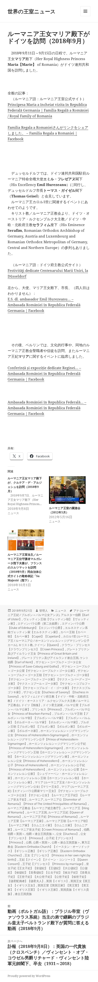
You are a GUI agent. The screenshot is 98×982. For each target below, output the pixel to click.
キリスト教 (26, 645)
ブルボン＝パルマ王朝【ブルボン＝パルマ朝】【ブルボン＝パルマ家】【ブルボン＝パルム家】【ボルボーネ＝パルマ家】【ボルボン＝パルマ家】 (49, 718)
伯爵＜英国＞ (16, 834)
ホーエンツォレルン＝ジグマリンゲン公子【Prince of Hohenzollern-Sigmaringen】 (48, 739)
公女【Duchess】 (67, 834)
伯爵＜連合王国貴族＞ (40, 834)
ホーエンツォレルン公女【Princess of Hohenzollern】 (48, 759)
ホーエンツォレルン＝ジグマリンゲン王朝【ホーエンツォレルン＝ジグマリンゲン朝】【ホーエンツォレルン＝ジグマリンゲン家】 (49, 752)
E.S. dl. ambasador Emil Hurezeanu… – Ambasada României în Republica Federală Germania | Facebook (44, 305)
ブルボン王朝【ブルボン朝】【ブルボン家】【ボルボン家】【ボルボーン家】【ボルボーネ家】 (49, 726)
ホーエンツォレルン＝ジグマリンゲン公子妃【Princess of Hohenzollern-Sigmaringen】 (47, 746)
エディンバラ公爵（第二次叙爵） (39, 623)
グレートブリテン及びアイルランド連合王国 (49, 658)
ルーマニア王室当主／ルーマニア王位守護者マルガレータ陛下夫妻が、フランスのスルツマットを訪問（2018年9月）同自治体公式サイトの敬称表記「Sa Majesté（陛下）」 (25, 567)
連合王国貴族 (23, 894)
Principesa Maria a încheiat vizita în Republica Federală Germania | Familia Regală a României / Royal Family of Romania (48, 110)
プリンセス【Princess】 (47, 709)
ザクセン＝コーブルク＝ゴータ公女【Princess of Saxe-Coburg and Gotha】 (44, 664)
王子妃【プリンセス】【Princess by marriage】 (53, 864)
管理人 (43, 611)
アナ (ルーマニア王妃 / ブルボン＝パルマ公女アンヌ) (48, 613)
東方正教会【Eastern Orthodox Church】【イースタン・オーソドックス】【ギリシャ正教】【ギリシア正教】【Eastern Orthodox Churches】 (49, 848)
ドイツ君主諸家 (53, 705)
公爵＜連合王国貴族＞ (66, 842)
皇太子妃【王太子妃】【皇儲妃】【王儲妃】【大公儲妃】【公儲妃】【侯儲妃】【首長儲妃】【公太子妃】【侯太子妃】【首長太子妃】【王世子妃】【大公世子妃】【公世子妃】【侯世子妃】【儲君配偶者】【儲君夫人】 (49, 872)
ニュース (60, 611)
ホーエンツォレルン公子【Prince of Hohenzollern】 (48, 763)
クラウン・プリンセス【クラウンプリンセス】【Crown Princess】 (49, 647)
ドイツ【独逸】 (31, 705)
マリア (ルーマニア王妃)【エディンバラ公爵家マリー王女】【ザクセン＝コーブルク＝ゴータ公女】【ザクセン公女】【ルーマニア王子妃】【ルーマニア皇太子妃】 (49, 793)
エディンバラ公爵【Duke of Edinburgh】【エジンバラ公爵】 (46, 625)
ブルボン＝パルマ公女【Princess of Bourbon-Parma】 (49, 711)
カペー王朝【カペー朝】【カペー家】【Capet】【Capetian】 (47, 634)
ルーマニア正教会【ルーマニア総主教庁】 (35, 808)
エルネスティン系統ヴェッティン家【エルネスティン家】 (48, 630)
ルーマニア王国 (37, 812)
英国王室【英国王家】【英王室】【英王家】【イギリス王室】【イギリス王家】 (48, 887)
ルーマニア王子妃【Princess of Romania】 (51, 817)
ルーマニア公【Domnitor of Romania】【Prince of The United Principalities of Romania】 (48, 801)
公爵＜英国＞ (41, 842)
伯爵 (86, 829)
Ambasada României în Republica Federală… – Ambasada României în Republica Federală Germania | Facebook (47, 408)
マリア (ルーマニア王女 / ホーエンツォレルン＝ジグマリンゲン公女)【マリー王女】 (49, 784)
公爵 (29, 842)
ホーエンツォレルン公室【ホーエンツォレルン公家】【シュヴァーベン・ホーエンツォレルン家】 (48, 773)
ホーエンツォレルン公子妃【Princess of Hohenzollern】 (46, 767)
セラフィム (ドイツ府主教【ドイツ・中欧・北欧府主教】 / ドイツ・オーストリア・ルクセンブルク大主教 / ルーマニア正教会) (48, 700)
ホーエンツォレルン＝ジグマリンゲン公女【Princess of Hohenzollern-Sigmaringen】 (48, 733)
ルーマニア (36, 799)
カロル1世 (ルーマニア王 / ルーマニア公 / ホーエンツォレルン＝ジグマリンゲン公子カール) (48, 640)
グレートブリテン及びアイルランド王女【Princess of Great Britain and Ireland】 (48, 653)
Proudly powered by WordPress (29, 976)
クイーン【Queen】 (47, 645)
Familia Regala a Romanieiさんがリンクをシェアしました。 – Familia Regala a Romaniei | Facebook (48, 133)
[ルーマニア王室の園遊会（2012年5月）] (67, 490)
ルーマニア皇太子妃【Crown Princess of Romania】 (48, 829)
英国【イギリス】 (57, 881)
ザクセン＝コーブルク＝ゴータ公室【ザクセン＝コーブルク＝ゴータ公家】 (49, 668)
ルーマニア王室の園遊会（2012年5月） (64, 510)
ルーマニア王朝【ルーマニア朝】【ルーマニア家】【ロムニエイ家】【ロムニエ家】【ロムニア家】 (48, 825)
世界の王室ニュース (32, 11)
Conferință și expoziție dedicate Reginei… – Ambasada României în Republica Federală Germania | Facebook (44, 373)
